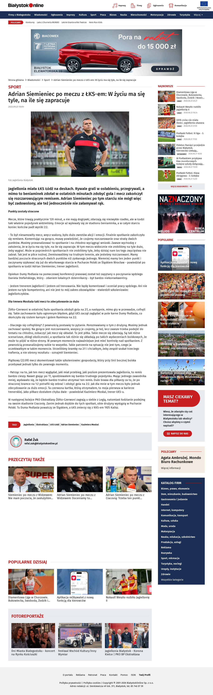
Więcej (197, 14)
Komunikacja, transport (174, 515)
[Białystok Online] (26, 5)
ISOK (133, 675)
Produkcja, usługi (171, 542)
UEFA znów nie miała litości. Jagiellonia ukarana (190, 121)
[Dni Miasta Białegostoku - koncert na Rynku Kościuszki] (33, 635)
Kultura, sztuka (169, 520)
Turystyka (185, 14)
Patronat (92, 675)
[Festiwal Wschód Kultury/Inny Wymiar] (80, 635)
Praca (103, 14)
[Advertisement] (80, 529)
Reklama (166, 547)
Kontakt (113, 675)
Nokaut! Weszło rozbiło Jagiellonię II (128, 599)
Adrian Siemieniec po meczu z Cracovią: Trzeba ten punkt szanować (125, 496)
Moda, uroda (168, 526)
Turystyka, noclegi (171, 563)
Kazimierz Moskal (90, 425)
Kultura (83, 14)
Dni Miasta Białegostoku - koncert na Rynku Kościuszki (33, 652)
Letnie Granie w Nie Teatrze (74, 22)
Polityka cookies (92, 682)
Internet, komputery (172, 510)
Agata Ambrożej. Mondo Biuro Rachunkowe (181, 460)
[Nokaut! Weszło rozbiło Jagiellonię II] (129, 582)
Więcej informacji (171, 468)
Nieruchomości (139, 14)
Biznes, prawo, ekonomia (175, 488)
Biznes (113, 14)
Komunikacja (181, 5)
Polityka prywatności (70, 682)
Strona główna (16, 80)
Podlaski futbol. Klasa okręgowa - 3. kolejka (187, 174)
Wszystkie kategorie (172, 579)
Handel (165, 504)
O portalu (68, 675)
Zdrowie (171, 14)
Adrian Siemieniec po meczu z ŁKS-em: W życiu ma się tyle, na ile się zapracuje (94, 80)
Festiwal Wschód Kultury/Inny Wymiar (77, 652)
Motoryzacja (157, 14)
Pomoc (124, 675)
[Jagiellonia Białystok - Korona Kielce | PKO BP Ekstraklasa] (127, 635)
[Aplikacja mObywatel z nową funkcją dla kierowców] (80, 582)
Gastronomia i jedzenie (174, 499)
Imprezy (122, 5)
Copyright (108, 682)
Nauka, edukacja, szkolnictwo (178, 536)
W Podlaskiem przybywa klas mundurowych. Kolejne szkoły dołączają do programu (189, 161)
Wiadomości (40, 14)
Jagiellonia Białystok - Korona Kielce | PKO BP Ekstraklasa (124, 652)
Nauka (123, 14)
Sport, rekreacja (170, 558)
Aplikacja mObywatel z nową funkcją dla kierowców (75, 599)
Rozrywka (166, 552)
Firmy (139, 5)
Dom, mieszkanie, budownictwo (179, 494)
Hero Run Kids (95, 22)
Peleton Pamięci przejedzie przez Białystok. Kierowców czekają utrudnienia (190, 148)
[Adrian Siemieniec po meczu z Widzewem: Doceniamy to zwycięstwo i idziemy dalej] (80, 479)
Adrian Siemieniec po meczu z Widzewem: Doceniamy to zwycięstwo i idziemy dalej (76, 496)
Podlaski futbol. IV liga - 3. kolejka (190, 134)
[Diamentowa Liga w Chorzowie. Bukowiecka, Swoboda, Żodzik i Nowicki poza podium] (31, 582)
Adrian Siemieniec (70, 425)
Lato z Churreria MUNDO (48, 22)
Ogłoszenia (158, 5)
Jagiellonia (29, 425)
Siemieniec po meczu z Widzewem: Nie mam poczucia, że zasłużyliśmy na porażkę (30, 496)
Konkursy (30, 22)
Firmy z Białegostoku (19, 14)
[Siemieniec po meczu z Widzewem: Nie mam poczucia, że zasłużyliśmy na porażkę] (31, 479)
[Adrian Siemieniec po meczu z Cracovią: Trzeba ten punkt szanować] (129, 479)
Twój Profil (144, 675)
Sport (93, 14)
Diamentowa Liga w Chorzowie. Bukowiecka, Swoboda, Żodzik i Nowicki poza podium (28, 599)
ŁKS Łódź (54, 425)
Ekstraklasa (42, 425)
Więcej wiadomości (179, 186)
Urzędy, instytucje (171, 568)
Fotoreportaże (27, 616)
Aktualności (181, 154)
